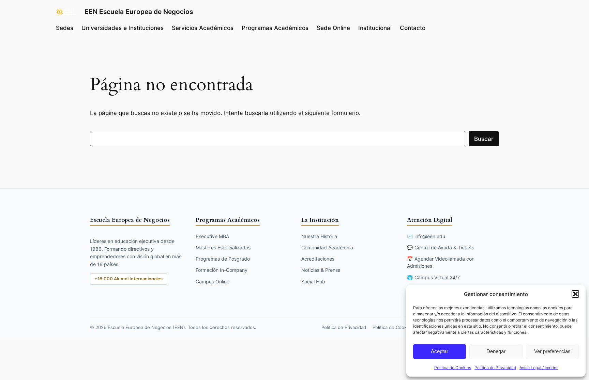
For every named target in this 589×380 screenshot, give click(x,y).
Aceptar (439, 351)
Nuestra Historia (319, 236)
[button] (575, 294)
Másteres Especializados (223, 247)
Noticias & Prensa (321, 270)
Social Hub (313, 281)
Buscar (484, 138)
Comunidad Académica (327, 247)
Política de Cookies (452, 367)
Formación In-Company (221, 270)
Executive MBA (212, 236)
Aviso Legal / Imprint (538, 367)
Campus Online (212, 281)
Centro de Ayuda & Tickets (444, 247)
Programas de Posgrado (223, 259)
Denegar (495, 351)
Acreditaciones (317, 259)
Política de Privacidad (495, 367)
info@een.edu (429, 236)
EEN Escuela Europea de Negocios (139, 11)
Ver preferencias (552, 351)
